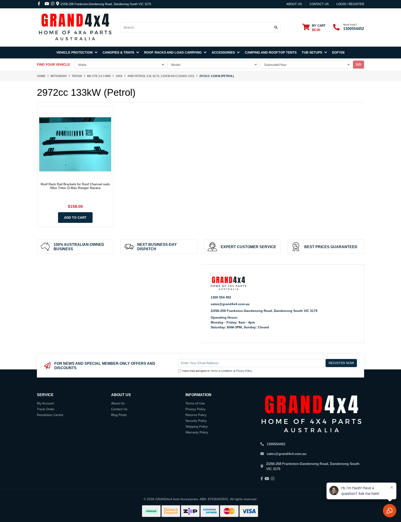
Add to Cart (75, 217)
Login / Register (350, 4)
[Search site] (276, 27)
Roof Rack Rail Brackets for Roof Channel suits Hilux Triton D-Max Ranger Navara (75, 186)
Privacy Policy (244, 370)
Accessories (224, 52)
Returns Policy (196, 415)
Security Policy (196, 421)
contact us (319, 4)
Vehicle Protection (75, 52)
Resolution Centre (50, 415)
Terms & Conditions (221, 370)
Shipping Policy (196, 426)
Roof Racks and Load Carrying (173, 52)
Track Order (46, 409)
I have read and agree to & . (217, 370)
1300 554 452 (221, 297)
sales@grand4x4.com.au (230, 304)
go (358, 64)
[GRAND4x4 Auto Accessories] (75, 27)
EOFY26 (338, 52)
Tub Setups (312, 52)
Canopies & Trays (119, 52)
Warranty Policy (196, 432)
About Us (294, 4)
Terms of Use (195, 403)
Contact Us (119, 409)
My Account (45, 403)
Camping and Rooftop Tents (271, 52)
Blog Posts (119, 415)
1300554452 (353, 29)
